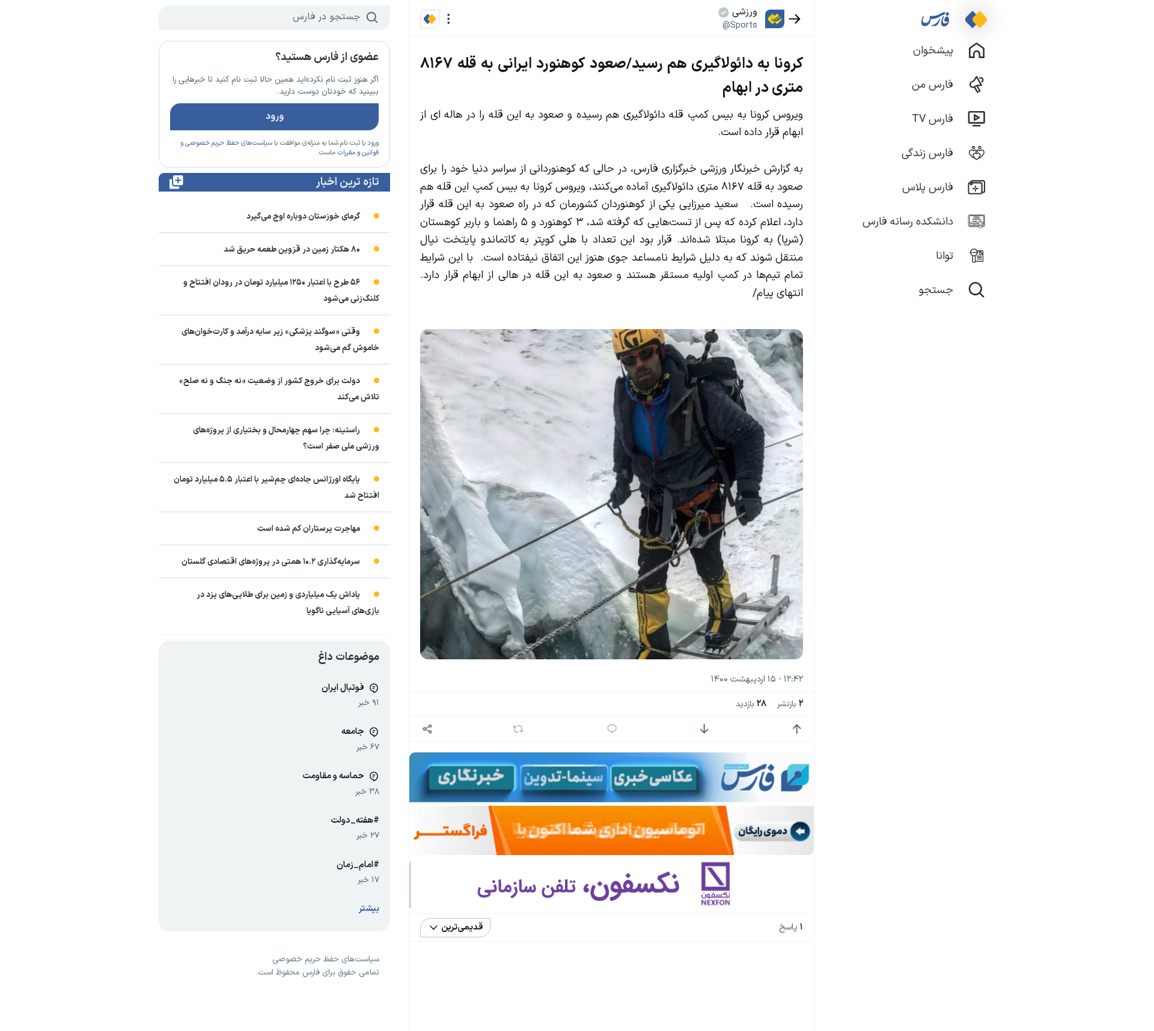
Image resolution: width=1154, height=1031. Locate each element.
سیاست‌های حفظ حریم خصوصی (228, 143)
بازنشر (790, 704)
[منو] (449, 19)
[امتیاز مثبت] (797, 729)
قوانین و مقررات (358, 153)
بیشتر (369, 909)
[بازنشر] (518, 729)
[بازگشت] (795, 19)
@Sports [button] (739, 25)
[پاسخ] (612, 729)
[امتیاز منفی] (704, 729)
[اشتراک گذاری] (427, 729)
